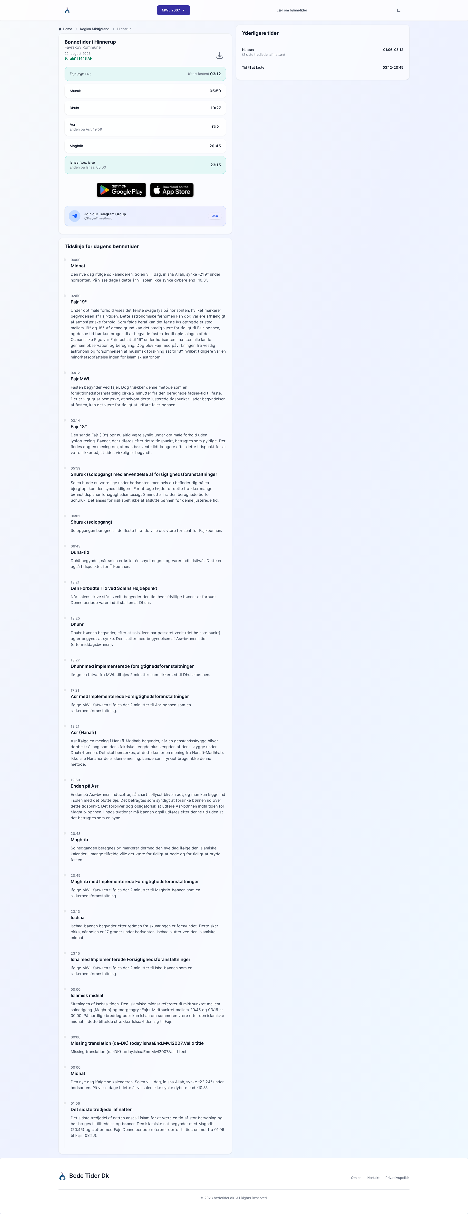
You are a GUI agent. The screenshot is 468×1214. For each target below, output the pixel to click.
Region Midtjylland (94, 29)
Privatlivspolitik (397, 1178)
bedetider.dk (224, 1198)
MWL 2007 (171, 10)
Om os (356, 1178)
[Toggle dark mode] (399, 10)
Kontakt (373, 1178)
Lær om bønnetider (292, 10)
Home (67, 29)
